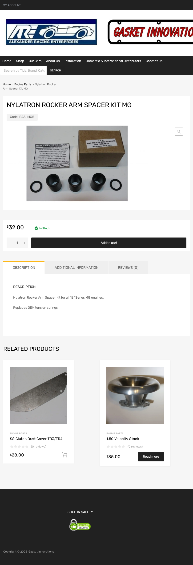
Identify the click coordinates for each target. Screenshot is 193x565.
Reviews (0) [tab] (128, 267)
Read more (151, 457)
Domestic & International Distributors (113, 61)
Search (55, 70)
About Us (53, 61)
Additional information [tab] (76, 267)
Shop (20, 61)
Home (6, 61)
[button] (179, 132)
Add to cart (109, 243)
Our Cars (35, 61)
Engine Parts (22, 84)
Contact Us (154, 61)
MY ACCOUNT (12, 5)
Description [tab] (24, 267)
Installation (72, 61)
